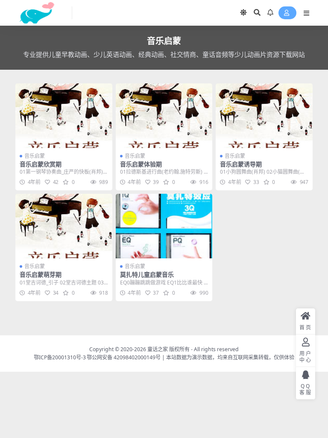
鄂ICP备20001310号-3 (60, 357)
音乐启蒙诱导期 (241, 164)
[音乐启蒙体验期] (164, 115)
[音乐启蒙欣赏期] (63, 115)
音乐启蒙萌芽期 (41, 274)
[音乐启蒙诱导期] (264, 115)
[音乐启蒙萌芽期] (63, 226)
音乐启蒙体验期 (141, 164)
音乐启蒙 (34, 156)
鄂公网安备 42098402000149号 (124, 357)
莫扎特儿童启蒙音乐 (147, 274)
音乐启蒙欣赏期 (41, 164)
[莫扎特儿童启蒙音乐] (164, 226)
